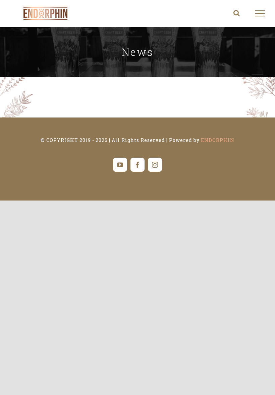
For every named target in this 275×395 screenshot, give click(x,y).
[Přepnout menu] (260, 13)
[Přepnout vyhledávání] (236, 13)
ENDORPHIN (217, 140)
